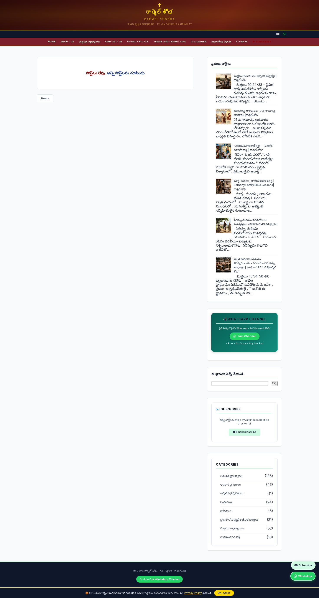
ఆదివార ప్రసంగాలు (230, 484)
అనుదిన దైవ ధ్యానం (231, 476)
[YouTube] (278, 34)
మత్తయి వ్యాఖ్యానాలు (89, 41)
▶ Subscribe (262, 41)
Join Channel (246, 336)
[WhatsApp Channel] (284, 34)
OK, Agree (224, 593)
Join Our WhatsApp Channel (161, 579)
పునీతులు (225, 511)
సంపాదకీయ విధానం (221, 41)
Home (52, 41)
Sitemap (242, 41)
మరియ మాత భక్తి (230, 537)
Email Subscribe (246, 432)
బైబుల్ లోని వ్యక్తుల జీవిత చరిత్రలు (239, 519)
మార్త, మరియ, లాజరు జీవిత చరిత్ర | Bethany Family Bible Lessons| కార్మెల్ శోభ (254, 185)
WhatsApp (305, 576)
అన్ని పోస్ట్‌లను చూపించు (126, 73)
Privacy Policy (193, 593)
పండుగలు (226, 502)
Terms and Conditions (169, 41)
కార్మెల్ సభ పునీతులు (231, 493)
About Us (67, 41)
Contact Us (113, 41)
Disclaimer (198, 41)
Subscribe (305, 565)
